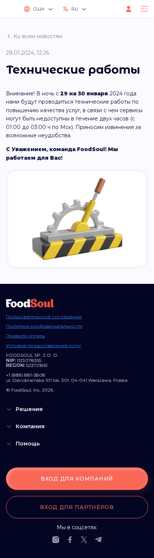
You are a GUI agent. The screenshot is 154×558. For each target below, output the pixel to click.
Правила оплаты (25, 335)
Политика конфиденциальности (44, 326)
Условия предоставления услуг (43, 345)
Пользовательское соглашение (44, 316)
